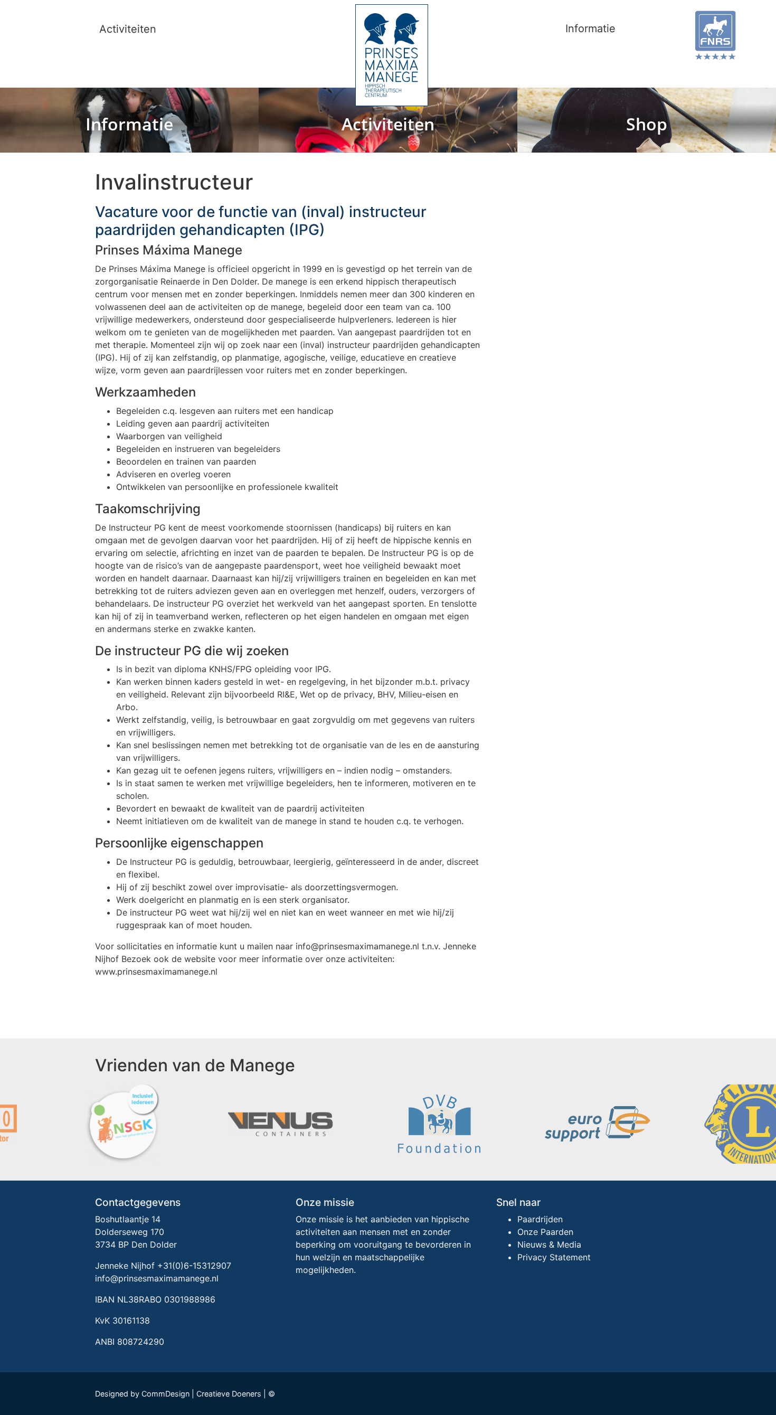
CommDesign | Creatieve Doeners (201, 1393)
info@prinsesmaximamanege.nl (157, 1278)
